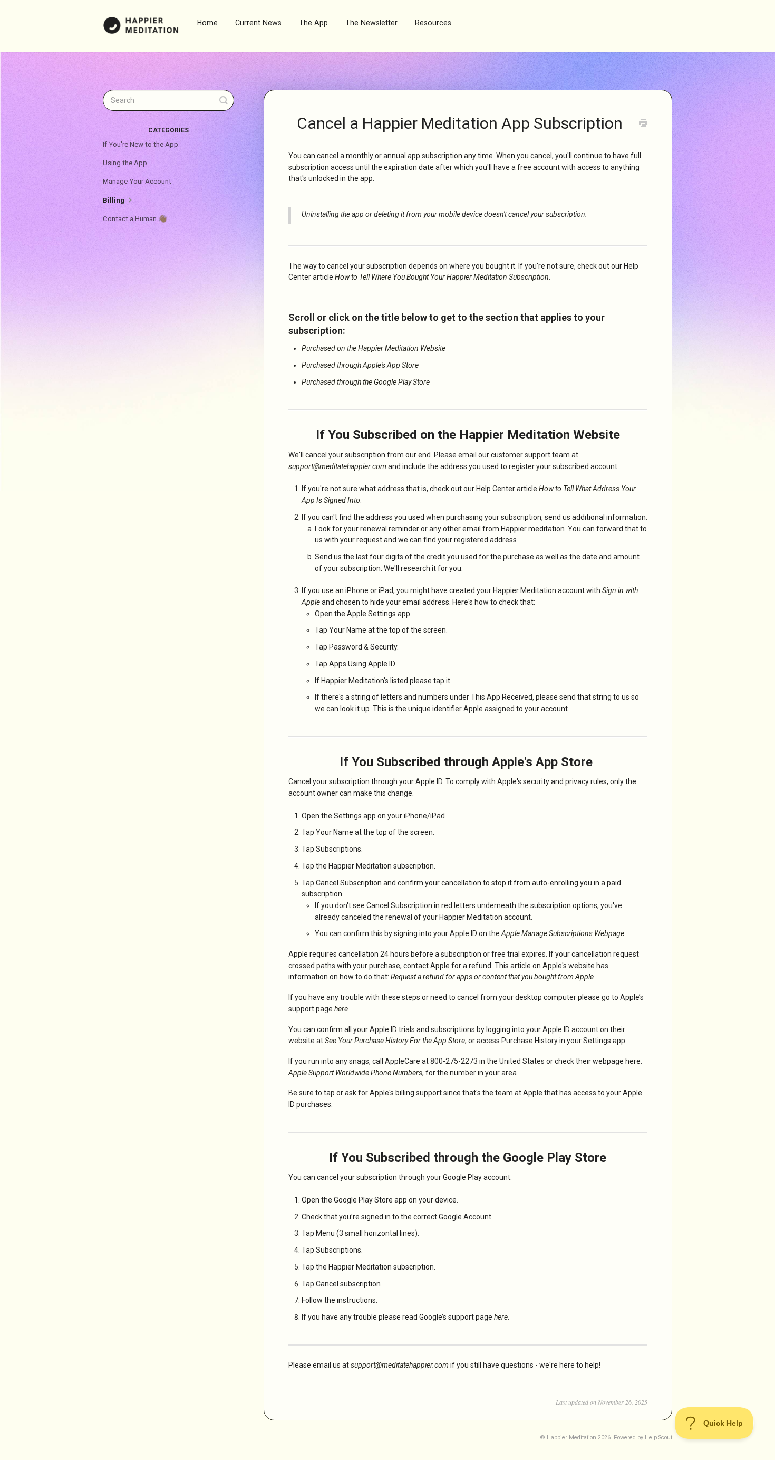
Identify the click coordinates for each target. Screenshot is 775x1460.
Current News (258, 22)
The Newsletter (371, 22)
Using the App (125, 163)
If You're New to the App (140, 144)
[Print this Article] (643, 124)
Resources (433, 22)
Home (207, 22)
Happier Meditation (571, 1437)
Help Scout (658, 1437)
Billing (114, 200)
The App (313, 22)
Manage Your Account (137, 181)
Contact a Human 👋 (135, 219)
